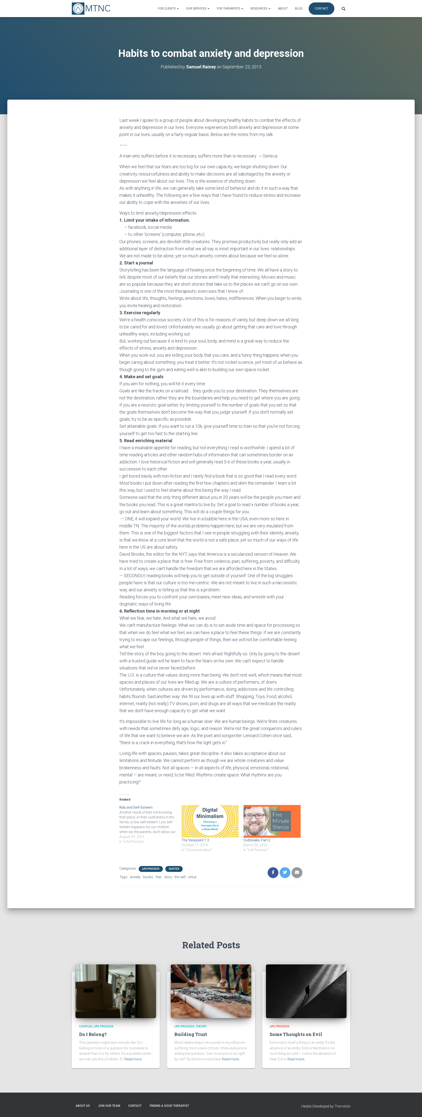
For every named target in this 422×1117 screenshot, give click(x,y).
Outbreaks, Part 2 (256, 840)
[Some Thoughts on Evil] (306, 991)
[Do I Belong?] (115, 991)
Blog (299, 8)
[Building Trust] (211, 991)
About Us (82, 1105)
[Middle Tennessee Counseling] (91, 8)
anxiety (135, 877)
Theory (201, 1026)
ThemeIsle (342, 1106)
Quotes (174, 868)
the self (180, 877)
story (168, 877)
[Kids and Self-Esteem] (150, 824)
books (148, 877)
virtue (192, 877)
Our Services (196, 8)
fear (159, 877)
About (283, 8)
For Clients (167, 8)
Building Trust (190, 1034)
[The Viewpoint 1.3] (210, 821)
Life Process (150, 868)
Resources (259, 8)
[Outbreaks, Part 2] (272, 821)
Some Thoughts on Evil (296, 1034)
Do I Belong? (93, 1034)
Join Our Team (109, 1105)
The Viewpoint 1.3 (195, 840)
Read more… (134, 1059)
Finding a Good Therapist (169, 1105)
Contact (321, 8)
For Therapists (229, 8)
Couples (85, 1026)
